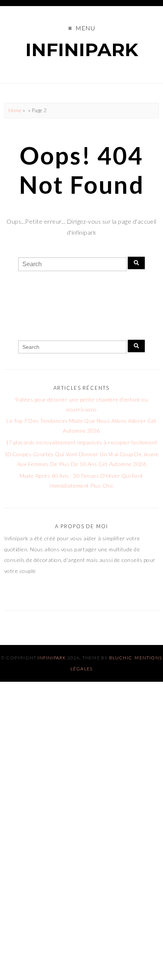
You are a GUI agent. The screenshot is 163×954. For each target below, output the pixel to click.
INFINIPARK (81, 50)
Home (15, 110)
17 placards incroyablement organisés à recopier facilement (82, 442)
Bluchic (120, 658)
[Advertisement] (81, 866)
